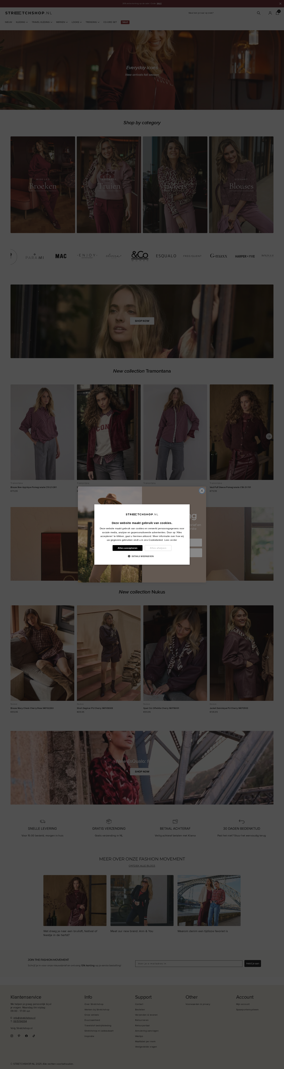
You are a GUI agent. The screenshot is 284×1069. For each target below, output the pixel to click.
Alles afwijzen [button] (158, 548)
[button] (142, 556)
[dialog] (142, 534)
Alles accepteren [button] (127, 548)
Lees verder (170, 539)
